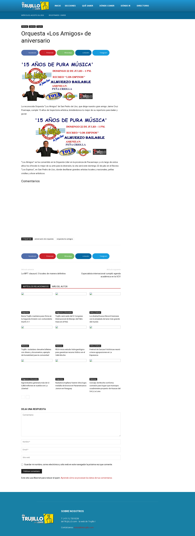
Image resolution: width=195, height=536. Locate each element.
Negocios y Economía (64, 312)
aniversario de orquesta (44, 239)
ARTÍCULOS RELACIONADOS (36, 286)
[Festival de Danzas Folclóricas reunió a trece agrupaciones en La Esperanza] (105, 336)
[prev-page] (23, 397)
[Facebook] (171, 15)
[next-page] (27, 397)
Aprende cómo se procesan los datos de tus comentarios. (86, 478)
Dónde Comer (106, 5)
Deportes (25, 312)
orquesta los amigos (65, 239)
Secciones (70, 5)
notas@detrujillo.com (84, 527)
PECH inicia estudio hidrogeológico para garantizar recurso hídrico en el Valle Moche (70, 352)
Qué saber (87, 5)
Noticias (24, 26)
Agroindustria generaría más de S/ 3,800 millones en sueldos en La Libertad (35, 386)
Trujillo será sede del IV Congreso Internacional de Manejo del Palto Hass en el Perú (69, 319)
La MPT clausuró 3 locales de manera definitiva (43, 273)
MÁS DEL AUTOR (60, 286)
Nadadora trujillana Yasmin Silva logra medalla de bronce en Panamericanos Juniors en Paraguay (70, 386)
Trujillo (39, 26)
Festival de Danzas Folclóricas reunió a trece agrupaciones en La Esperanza (105, 352)
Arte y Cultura (95, 312)
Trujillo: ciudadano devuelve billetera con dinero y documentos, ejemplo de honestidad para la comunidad (36, 352)
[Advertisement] (71, 210)
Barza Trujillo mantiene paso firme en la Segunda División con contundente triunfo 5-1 (36, 319)
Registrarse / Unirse (57, 15)
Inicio (58, 5)
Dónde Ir (125, 5)
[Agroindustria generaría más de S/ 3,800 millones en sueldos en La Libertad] (36, 369)
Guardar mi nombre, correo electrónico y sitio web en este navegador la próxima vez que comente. (68, 464)
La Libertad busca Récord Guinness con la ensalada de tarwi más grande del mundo (105, 319)
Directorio (143, 5)
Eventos (32, 26)
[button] (170, 6)
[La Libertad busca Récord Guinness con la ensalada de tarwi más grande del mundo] (105, 303)
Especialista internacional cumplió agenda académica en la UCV (101, 275)
